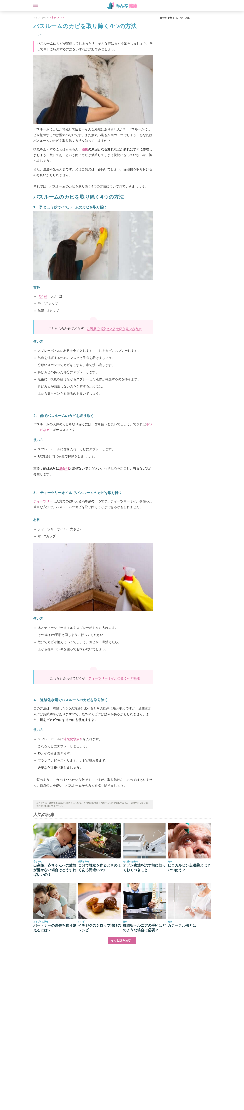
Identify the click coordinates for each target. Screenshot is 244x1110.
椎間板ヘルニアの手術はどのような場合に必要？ (144, 927)
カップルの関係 (40, 921)
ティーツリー (43, 501)
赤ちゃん (37, 861)
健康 (170, 861)
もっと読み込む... (122, 940)
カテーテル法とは (182, 925)
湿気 (85, 149)
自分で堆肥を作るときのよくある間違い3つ (99, 867)
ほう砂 (42, 296)
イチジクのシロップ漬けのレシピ (99, 927)
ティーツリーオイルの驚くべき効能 (114, 678)
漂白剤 (64, 468)
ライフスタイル (40, 17)
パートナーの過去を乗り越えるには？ (54, 927)
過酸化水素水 (73, 739)
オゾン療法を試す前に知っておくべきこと (144, 867)
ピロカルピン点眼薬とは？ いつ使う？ (189, 867)
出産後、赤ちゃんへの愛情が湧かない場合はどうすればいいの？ (54, 870)
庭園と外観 (83, 861)
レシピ (81, 921)
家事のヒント (58, 17)
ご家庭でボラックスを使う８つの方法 (114, 328)
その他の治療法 (130, 861)
